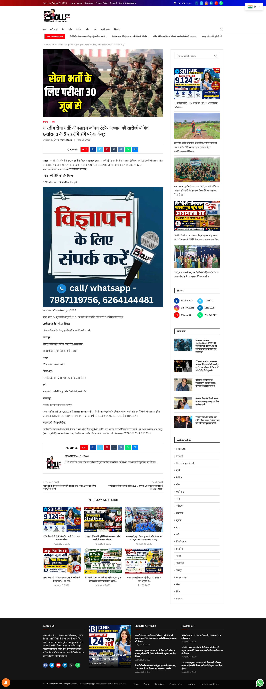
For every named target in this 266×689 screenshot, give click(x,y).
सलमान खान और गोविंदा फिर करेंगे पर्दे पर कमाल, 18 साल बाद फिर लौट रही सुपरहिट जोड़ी (207, 420)
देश (63, 29)
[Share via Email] (135, 149)
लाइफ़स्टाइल (181, 577)
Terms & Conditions (127, 3)
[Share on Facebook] (93, 149)
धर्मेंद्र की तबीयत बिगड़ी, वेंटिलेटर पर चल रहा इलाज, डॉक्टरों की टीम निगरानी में (205, 383)
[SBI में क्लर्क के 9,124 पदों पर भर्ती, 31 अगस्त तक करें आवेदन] (62, 519)
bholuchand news (63, 139)
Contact (113, 3)
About (79, 3)
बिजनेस (117, 29)
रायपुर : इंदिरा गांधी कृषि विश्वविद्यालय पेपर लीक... (197, 36)
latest (179, 456)
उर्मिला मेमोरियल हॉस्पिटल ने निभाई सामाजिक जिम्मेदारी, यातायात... (153, 36)
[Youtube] (216, 3)
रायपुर (179, 570)
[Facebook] (196, 3)
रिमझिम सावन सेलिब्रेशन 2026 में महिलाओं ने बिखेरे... (109, 36)
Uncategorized (185, 463)
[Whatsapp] (221, 3)
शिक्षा (178, 591)
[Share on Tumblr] (114, 149)
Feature (181, 448)
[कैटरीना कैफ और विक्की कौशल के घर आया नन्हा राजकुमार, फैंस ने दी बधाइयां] (183, 403)
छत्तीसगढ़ (53, 29)
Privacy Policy (102, 3)
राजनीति (180, 563)
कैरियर (79, 29)
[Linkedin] (211, 3)
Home (72, 3)
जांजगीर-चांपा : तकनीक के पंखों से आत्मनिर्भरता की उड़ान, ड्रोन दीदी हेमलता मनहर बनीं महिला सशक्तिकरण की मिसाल (195, 147)
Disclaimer (89, 3)
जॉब (70, 29)
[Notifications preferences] (6, 682)
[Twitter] (201, 3)
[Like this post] (86, 149)
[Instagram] (206, 3)
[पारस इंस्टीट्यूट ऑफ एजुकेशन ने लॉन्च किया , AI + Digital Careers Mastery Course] (144, 519)
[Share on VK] (121, 149)
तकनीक (179, 513)
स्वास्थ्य (179, 598)
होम (44, 29)
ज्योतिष (179, 505)
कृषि (178, 470)
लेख (178, 584)
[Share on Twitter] (100, 149)
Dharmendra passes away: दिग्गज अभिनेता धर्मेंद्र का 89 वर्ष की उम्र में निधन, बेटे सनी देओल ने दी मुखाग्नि (207, 366)
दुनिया (178, 520)
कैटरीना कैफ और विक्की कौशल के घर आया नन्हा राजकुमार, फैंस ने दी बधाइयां (207, 401)
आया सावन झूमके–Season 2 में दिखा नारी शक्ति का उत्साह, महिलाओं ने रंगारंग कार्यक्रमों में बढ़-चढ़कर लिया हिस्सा (197, 190)
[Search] (221, 29)
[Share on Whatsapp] (128, 149)
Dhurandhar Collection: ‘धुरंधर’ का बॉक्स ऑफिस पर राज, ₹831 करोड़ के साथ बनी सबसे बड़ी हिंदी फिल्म (206, 346)
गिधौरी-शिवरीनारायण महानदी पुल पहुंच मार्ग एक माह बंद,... (67, 36)
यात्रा (178, 555)
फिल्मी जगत (105, 29)
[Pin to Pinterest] (107, 149)
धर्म (95, 29)
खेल (87, 29)
